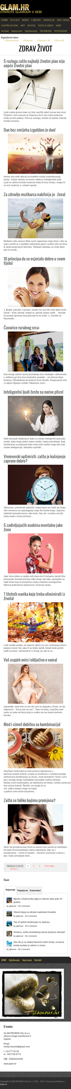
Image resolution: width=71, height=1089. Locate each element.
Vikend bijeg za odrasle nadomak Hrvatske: (34, 912)
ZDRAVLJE (48, 20)
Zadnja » (14, 869)
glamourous (12, 40)
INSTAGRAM (60, 31)
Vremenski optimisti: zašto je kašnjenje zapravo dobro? (35, 458)
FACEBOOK (46, 31)
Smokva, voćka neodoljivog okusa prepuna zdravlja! (39, 932)
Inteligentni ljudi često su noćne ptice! (33, 392)
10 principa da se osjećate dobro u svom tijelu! (34, 261)
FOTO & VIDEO (45, 25)
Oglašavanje (31, 31)
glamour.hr (43, 40)
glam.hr (59, 40)
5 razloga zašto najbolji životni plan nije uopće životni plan (34, 63)
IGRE (58, 25)
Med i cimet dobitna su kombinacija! (32, 724)
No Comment (24, 906)
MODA (25, 20)
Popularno (22, 890)
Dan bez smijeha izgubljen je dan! (29, 130)
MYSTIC (31, 25)
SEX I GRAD (63, 20)
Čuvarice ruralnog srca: (22, 327)
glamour (28, 40)
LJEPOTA (36, 20)
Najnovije (10, 890)
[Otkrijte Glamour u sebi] (21, 13)
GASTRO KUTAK (9, 25)
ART (23, 25)
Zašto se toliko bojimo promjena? (30, 800)
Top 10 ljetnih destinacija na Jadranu (31, 922)
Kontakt (5, 31)
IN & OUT (15, 20)
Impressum (16, 31)
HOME (4, 20)
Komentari (35, 890)
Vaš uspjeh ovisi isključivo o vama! (30, 660)
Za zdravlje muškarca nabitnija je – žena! (34, 194)
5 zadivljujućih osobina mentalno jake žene (33, 527)
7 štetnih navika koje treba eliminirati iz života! (34, 596)
